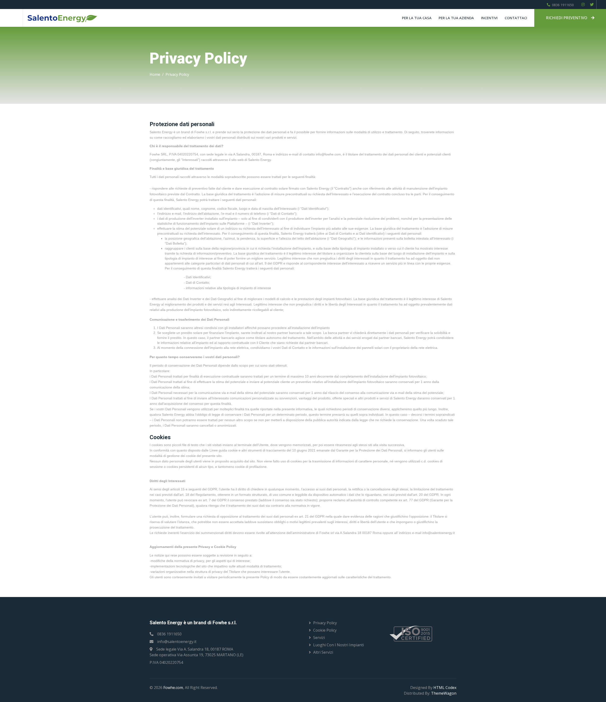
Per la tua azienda (456, 17)
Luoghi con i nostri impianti (338, 644)
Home (155, 74)
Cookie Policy (325, 630)
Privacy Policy (177, 74)
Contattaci (516, 17)
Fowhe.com (173, 687)
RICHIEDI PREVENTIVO (566, 17)
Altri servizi (323, 652)
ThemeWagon (443, 693)
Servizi (319, 637)
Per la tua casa (417, 17)
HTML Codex (444, 687)
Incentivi (489, 17)
